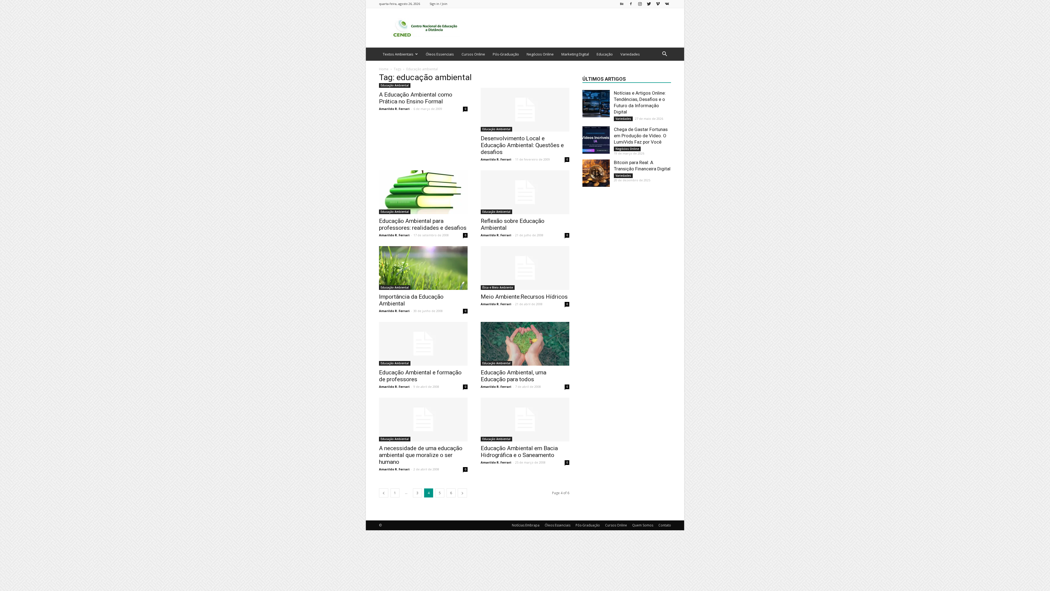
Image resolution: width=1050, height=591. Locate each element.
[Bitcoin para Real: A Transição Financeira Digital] (596, 173)
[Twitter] (649, 3)
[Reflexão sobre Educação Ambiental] (525, 192)
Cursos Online (473, 54)
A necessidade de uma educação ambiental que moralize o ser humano (420, 455)
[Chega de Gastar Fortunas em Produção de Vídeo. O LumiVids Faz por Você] (596, 140)
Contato (664, 525)
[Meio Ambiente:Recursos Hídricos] (525, 268)
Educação (605, 54)
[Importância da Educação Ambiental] (423, 268)
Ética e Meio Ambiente (497, 287)
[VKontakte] (667, 3)
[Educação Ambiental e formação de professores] (423, 344)
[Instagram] (640, 3)
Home (384, 69)
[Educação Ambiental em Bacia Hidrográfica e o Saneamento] (525, 419)
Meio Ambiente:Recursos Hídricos (524, 296)
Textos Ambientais (398, 54)
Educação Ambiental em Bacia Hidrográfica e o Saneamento (519, 451)
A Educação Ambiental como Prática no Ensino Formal (415, 98)
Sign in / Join (438, 4)
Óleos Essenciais (440, 54)
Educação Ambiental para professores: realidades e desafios (422, 224)
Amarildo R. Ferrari (394, 109)
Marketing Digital (575, 54)
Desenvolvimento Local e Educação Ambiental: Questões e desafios (522, 145)
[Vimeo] (658, 3)
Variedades (630, 54)
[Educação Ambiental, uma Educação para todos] (525, 344)
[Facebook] (631, 3)
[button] (664, 54)
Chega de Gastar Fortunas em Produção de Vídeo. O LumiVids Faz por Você (641, 136)
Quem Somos (642, 525)
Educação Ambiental (395, 85)
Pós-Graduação (506, 54)
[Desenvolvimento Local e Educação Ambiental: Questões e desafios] (525, 110)
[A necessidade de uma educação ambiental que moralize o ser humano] (423, 419)
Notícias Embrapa (525, 525)
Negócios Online (540, 54)
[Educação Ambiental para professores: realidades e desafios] (423, 192)
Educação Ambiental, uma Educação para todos (513, 376)
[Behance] (622, 3)
